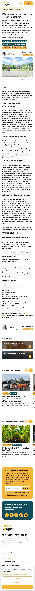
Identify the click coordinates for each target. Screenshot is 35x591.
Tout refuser (17, 578)
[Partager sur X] (32, 55)
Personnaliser (17, 587)
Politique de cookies (7, 574)
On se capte (6, 553)
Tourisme (20, 9)
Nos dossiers (7, 338)
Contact (4, 550)
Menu (29, 3)
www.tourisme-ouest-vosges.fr (12, 310)
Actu (13, 9)
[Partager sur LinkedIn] (29, 55)
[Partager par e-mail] (24, 55)
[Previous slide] (26, 370)
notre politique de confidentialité (19, 495)
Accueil (6, 9)
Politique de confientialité (20, 574)
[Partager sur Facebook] (26, 55)
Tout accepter (17, 582)
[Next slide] (31, 370)
